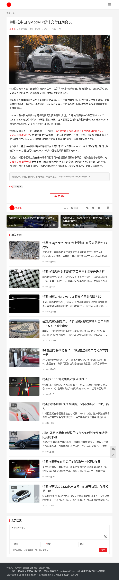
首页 (8, 13)
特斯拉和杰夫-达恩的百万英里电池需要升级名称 (73, 271)
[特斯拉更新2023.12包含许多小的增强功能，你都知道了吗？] (24, 494)
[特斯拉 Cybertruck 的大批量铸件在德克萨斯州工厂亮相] (24, 250)
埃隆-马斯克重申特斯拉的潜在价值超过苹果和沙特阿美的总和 (75, 435)
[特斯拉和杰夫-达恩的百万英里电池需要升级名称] (24, 279)
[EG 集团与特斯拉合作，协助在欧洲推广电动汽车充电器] (24, 357)
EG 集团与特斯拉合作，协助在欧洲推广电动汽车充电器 (75, 352)
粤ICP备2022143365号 (67, 575)
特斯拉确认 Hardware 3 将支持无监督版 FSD (71, 296)
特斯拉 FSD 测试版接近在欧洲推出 (64, 379)
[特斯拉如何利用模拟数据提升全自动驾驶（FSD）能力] (24, 411)
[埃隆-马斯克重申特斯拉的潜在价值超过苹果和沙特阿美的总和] (24, 440)
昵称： (16, 544)
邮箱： (49, 544)
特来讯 (12, 29)
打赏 (74, 207)
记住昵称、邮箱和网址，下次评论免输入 (31, 550)
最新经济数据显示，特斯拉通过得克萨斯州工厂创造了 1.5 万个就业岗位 (75, 324)
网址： (83, 544)
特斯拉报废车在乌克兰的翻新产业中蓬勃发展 (71, 461)
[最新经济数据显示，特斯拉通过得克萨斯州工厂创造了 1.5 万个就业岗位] (24, 328)
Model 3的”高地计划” (20, 161)
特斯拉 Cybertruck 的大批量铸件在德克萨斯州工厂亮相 (75, 245)
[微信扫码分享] (87, 207)
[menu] (109, 4)
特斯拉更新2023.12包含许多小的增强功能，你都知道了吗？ (75, 489)
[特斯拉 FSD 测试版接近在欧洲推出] (24, 386)
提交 (103, 550)
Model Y (17, 186)
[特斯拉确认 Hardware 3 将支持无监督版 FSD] (24, 304)
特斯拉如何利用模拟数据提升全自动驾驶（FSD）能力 (75, 406)
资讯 (46, 29)
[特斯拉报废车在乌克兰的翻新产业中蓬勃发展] (24, 469)
